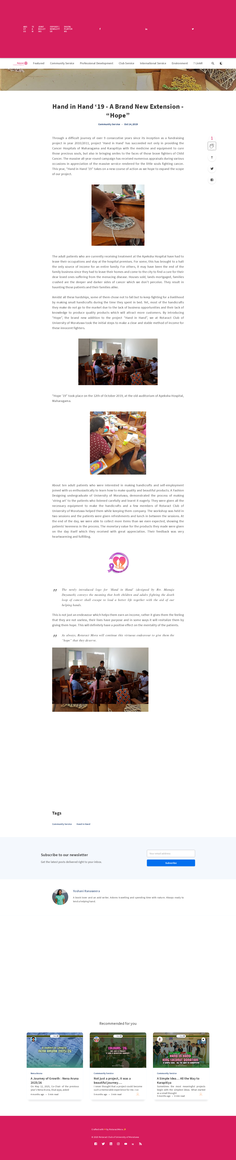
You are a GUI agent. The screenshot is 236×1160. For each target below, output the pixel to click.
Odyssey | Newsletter (55, 29)
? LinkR (197, 63)
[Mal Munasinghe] (33, 1039)
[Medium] (133, 1144)
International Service (153, 63)
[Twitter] (212, 169)
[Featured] (203, 1039)
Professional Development (96, 63)
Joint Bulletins (41, 29)
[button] (54, 717)
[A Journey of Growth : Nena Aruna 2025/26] (45, 1093)
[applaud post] (212, 146)
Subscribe (171, 862)
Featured (38, 63)
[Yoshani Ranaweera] (60, 897)
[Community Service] (137, 1095)
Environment (180, 63)
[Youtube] (125, 1143)
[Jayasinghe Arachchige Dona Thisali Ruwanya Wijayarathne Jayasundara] (160, 1039)
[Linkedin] (111, 1143)
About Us (25, 29)
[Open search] (212, 63)
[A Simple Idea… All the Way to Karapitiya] (171, 1092)
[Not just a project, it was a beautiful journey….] (108, 1092)
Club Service (126, 63)
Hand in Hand (83, 824)
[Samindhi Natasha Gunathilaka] (96, 1039)
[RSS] (140, 1143)
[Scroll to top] (212, 157)
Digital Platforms (68, 29)
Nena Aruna (36, 1073)
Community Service (62, 63)
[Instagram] (118, 1143)
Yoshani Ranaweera (86, 891)
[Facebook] (212, 180)
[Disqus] (118, 968)
